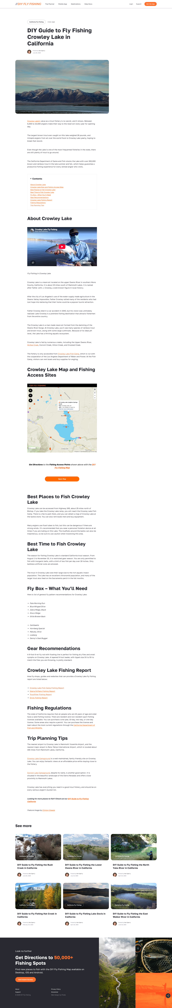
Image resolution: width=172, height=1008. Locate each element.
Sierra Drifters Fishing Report (42, 691)
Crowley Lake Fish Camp (68, 354)
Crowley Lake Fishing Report (41, 200)
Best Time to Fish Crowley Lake (42, 192)
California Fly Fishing (36, 22)
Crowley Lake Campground (38, 758)
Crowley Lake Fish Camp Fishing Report (47, 688)
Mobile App (62, 4)
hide (62, 178)
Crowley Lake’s (33, 121)
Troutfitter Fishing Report (41, 694)
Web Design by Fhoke (58, 995)
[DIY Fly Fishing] (28, 4)
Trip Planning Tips (37, 205)
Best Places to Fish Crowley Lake (42, 190)
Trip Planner (49, 4)
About (17, 989)
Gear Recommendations (39, 197)
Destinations (75, 4)
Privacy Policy (56, 989)
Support (138, 4)
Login (131, 4)
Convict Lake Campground (38, 773)
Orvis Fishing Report (38, 698)
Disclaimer (54, 992)
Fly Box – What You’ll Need (40, 195)
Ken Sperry (42, 50)
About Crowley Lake (38, 185)
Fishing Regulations (37, 203)
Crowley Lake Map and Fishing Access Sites (46, 187)
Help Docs (88, 4)
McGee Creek (32, 345)
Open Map (62, 479)
